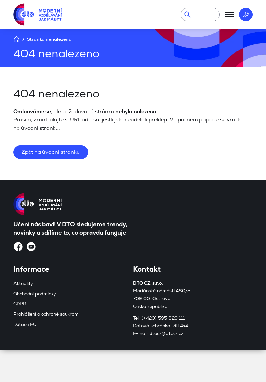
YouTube (31, 247)
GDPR (19, 304)
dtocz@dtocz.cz (166, 333)
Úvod (16, 39)
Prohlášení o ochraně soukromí (46, 314)
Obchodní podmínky (34, 294)
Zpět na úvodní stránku (51, 152)
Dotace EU (24, 324)
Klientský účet (246, 14)
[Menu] (229, 14)
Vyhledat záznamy (187, 14)
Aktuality (23, 283)
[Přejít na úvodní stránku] (37, 14)
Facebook (18, 247)
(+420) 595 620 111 (163, 318)
